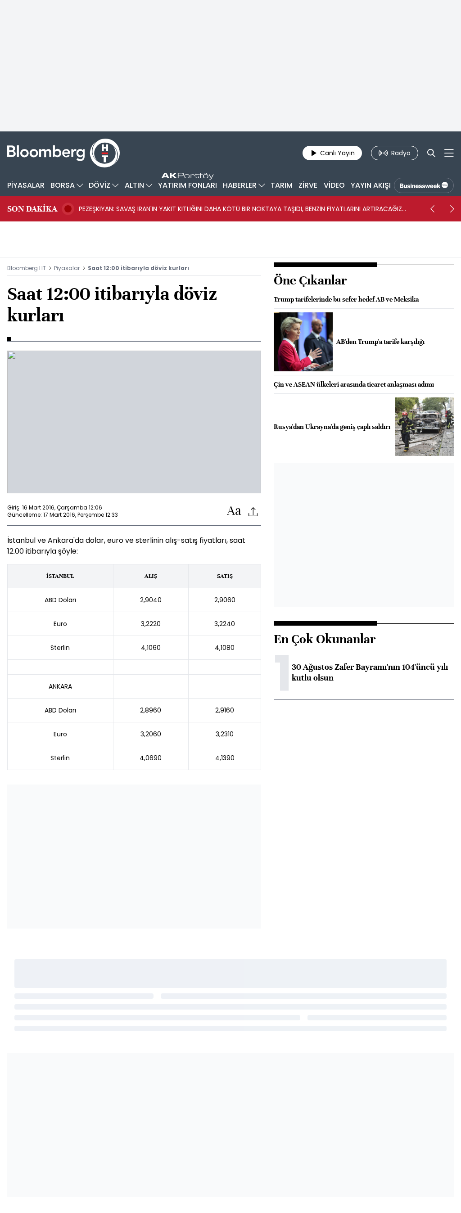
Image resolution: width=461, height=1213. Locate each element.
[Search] (431, 153)
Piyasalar (67, 268)
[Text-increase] (234, 511)
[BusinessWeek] (424, 185)
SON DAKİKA (32, 208)
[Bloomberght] (63, 153)
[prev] (432, 209)
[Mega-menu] (449, 153)
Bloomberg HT (26, 268)
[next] (452, 209)
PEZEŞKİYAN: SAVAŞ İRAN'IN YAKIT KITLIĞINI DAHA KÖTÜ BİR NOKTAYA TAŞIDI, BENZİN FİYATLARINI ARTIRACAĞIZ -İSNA (240, 208)
